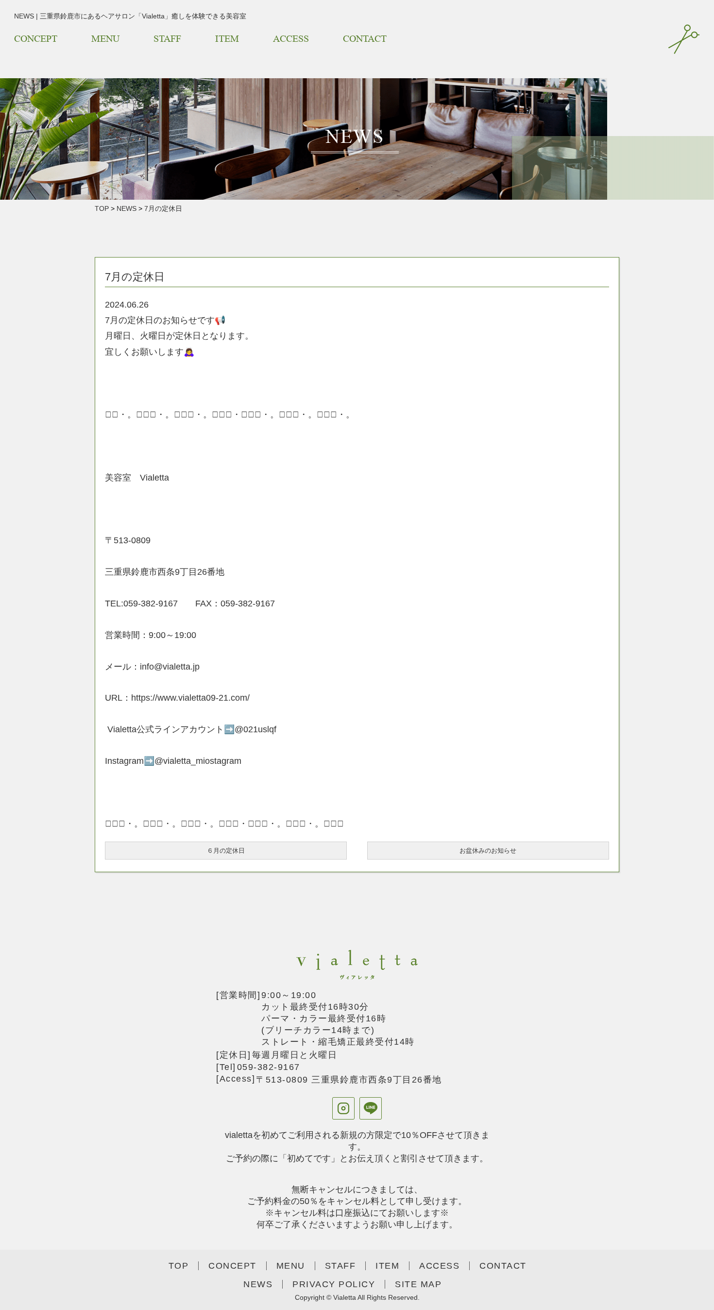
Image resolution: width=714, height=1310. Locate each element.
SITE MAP (423, 1284)
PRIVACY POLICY (333, 1284)
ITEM (227, 39)
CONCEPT (35, 39)
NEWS (126, 208)
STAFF (167, 39)
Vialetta (344, 1297)
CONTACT (365, 39)
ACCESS (291, 39)
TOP (102, 208)
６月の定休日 (226, 850)
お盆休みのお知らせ (487, 850)
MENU (105, 39)
